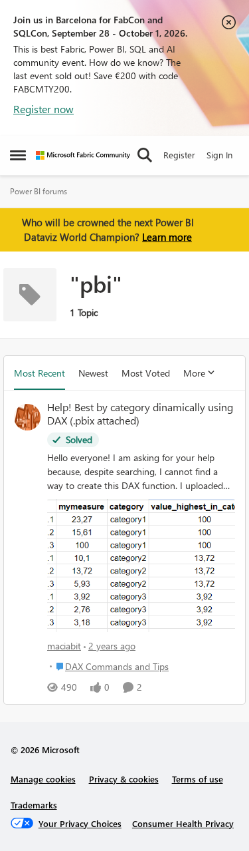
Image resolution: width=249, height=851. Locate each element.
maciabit (64, 645)
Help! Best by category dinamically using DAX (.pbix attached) (140, 414)
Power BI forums (38, 191)
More (194, 373)
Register (179, 154)
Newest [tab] (93, 373)
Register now (43, 109)
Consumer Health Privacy (183, 823)
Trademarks (34, 804)
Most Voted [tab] (146, 373)
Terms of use (197, 778)
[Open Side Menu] (18, 155)
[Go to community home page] (83, 155)
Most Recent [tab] (39, 373)
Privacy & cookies (124, 778)
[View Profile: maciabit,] (27, 417)
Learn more (167, 237)
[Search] (145, 155)
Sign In (219, 154)
